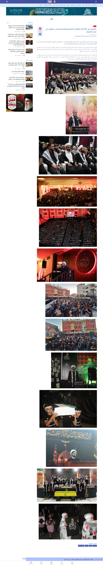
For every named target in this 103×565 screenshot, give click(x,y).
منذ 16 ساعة (17, 46)
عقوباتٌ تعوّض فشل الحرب (18, 71)
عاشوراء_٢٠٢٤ (81, 546)
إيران (68, 5)
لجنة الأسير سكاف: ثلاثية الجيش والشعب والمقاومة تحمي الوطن (16, 78)
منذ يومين (17, 81)
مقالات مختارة (21, 73)
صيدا (91, 546)
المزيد (8, 22)
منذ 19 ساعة (17, 68)
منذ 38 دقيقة (17, 31)
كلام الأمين (94, 5)
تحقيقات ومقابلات (47, 5)
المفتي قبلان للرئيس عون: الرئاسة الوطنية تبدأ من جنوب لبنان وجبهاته (16, 35)
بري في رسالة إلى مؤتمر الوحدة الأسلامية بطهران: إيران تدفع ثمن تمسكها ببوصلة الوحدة (16, 43)
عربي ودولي (73, 5)
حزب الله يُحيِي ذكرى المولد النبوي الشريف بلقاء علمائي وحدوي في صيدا (16, 65)
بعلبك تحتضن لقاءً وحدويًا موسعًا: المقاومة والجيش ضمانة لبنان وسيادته (16, 51)
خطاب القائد (88, 5)
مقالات (40, 5)
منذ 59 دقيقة (17, 38)
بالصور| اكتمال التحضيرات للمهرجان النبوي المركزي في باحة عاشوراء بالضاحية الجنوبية (16, 27)
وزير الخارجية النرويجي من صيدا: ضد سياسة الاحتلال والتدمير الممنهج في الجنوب (16, 86)
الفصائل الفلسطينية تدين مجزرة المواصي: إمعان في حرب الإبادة (78, 559)
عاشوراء (86, 546)
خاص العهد (55, 5)
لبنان (83, 5)
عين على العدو (62, 5)
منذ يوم (14, 73)
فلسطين (79, 5)
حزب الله (94, 546)
